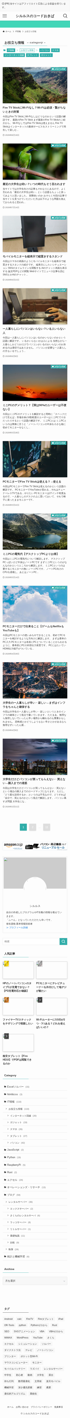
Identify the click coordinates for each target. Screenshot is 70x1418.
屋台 (51, 1375)
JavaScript (15, 1149)
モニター (37, 1362)
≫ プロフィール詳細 (17, 927)
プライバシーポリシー (41, 1407)
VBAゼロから (56, 1331)
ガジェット (46, 55)
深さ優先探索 (25, 1387)
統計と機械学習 (18, 1256)
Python (14, 1157)
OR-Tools (9, 1325)
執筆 (14, 1249)
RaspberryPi (16, 1164)
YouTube (38, 1337)
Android (8, 1319)
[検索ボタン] (65, 16)
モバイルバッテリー (14, 1368)
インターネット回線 (14, 55)
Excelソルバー (18, 1086)
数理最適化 (24, 1381)
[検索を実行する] (63, 941)
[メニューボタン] (4, 16)
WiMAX (8, 1337)
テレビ (28, 1350)
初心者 (19, 1375)
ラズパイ (34, 1368)
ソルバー (46, 1344)
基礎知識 (17, 1235)
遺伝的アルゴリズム (14, 1393)
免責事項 (58, 1407)
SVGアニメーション (24, 1331)
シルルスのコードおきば (35, 16)
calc (19, 1319)
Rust (12, 1172)
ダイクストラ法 (12, 1350)
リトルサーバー (20, 1229)
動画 (30, 1375)
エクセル (15, 1179)
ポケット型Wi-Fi (29, 1356)
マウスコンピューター (16, 1362)
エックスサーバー (21, 1208)
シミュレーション (27, 1344)
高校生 (33, 1393)
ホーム (10, 1407)
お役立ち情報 (19, 1109)
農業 (48, 1387)
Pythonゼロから (39, 1325)
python (22, 1325)
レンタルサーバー (21, 1202)
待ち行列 (9, 1381)
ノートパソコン (45, 1350)
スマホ (55, 50)
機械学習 (9, 1387)
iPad (60, 1319)
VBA (42, 1331)
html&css (14, 1094)
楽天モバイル (53, 1381)
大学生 (40, 1375)
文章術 (38, 1381)
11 (46, 827)
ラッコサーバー (20, 1222)
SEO (6, 1331)
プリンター (10, 1356)
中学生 (7, 1375)
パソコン (44, 50)
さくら (50, 1337)
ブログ (13, 1194)
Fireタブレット (46, 1319)
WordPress (22, 1337)
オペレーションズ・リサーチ (26, 1187)
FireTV (29, 1319)
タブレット (32, 55)
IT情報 (11, 50)
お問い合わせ (22, 1407)
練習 (39, 1387)
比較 (14, 1242)
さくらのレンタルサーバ (25, 1215)
